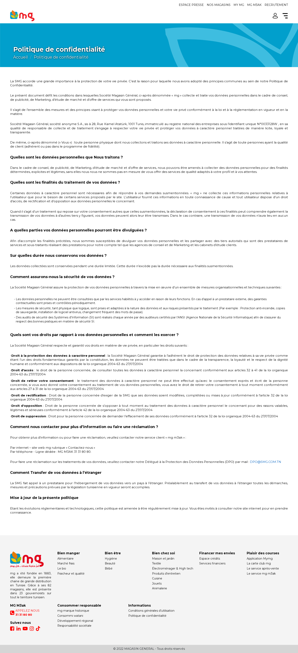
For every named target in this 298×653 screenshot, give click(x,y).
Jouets (157, 583)
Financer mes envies (217, 553)
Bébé (109, 568)
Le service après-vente (263, 568)
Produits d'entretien (166, 573)
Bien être (113, 553)
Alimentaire (65, 558)
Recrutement (276, 5)
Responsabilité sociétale (74, 625)
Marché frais (65, 563)
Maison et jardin (163, 558)
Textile (156, 563)
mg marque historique (73, 610)
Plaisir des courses (263, 553)
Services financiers (212, 563)
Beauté (110, 563)
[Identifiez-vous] (275, 15)
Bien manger (68, 553)
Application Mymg (260, 558)
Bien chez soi (163, 553)
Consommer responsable (79, 605)
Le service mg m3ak (261, 573)
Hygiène (111, 558)
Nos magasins (218, 5)
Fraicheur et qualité (71, 573)
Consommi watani (70, 616)
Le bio (61, 568)
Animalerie (159, 588)
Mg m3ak (254, 5)
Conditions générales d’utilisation (151, 610)
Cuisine (157, 578)
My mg (239, 5)
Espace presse (191, 5)
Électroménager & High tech (172, 568)
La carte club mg (259, 563)
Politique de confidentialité (147, 616)
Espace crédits (209, 558)
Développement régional (75, 621)
